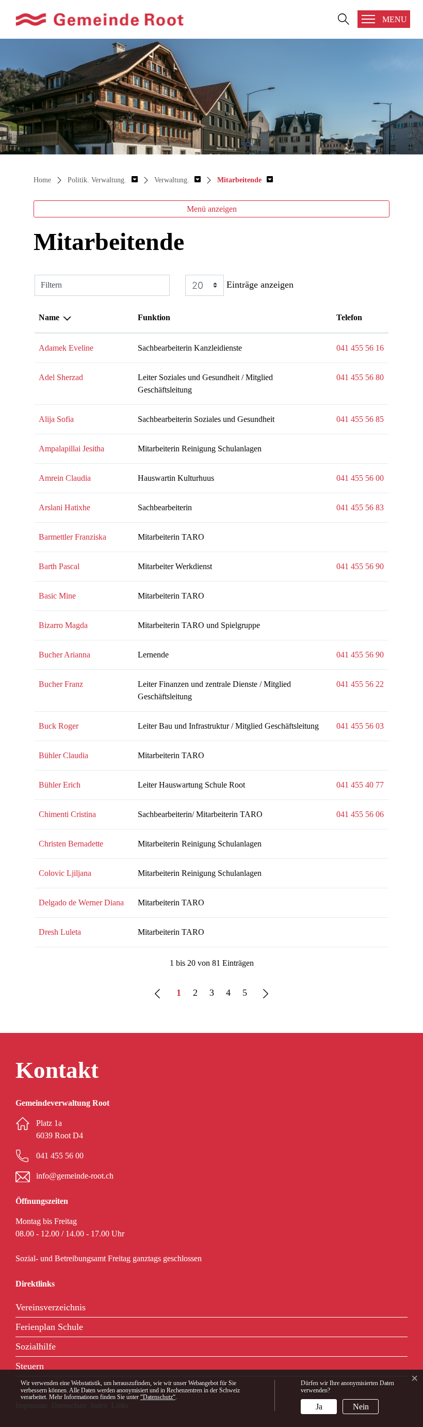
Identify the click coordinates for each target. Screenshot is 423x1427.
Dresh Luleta (60, 932)
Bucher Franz (61, 684)
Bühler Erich (59, 784)
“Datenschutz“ (157, 1397)
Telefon (349, 317)
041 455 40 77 (360, 784)
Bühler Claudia (63, 755)
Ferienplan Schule (49, 1327)
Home (42, 180)
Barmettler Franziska (72, 536)
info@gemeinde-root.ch (74, 1175)
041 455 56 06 (360, 814)
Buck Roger (58, 726)
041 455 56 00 (360, 478)
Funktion (154, 317)
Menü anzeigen (212, 209)
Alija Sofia (56, 419)
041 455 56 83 (360, 507)
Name (49, 317)
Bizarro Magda (63, 625)
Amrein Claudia (65, 478)
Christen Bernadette (71, 843)
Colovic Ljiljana (65, 873)
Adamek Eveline (66, 347)
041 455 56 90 (360, 566)
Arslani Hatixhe (64, 507)
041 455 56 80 (360, 377)
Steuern (29, 1366)
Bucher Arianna (64, 654)
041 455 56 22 (360, 684)
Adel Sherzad (61, 377)
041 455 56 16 (360, 347)
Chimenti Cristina (67, 814)
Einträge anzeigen (259, 284)
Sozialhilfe (35, 1346)
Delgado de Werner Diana (81, 902)
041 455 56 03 (360, 726)
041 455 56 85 (360, 419)
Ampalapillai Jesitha (71, 448)
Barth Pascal (59, 566)
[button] (103, 180)
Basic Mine (57, 595)
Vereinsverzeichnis (50, 1307)
